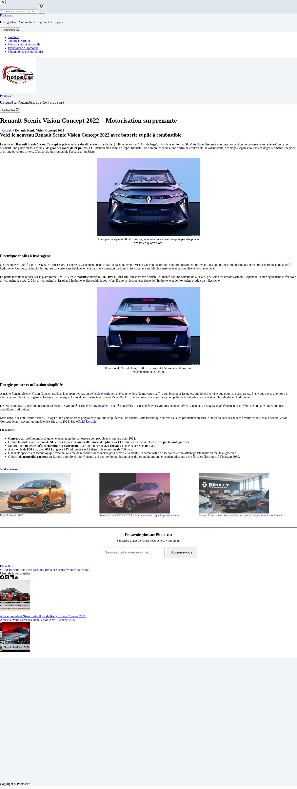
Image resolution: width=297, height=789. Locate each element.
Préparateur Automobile (23, 48)
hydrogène (101, 405)
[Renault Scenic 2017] (47, 493)
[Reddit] (17, 578)
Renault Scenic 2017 (11, 515)
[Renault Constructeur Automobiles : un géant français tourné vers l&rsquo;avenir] (246, 493)
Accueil (7, 130)
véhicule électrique (102, 393)
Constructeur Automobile (24, 44)
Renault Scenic (53, 569)
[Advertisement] (121, 718)
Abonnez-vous (181, 552)
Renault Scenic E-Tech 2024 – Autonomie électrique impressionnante (139, 515)
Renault (36, 569)
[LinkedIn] (12, 578)
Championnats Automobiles (25, 51)
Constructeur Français (15, 569)
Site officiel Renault (83, 421)
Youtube (13, 37)
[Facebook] (2, 578)
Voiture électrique (19, 40)
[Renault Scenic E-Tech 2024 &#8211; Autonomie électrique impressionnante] (147, 493)
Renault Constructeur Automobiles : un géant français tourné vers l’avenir (241, 515)
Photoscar (6, 15)
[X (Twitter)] (7, 578)
